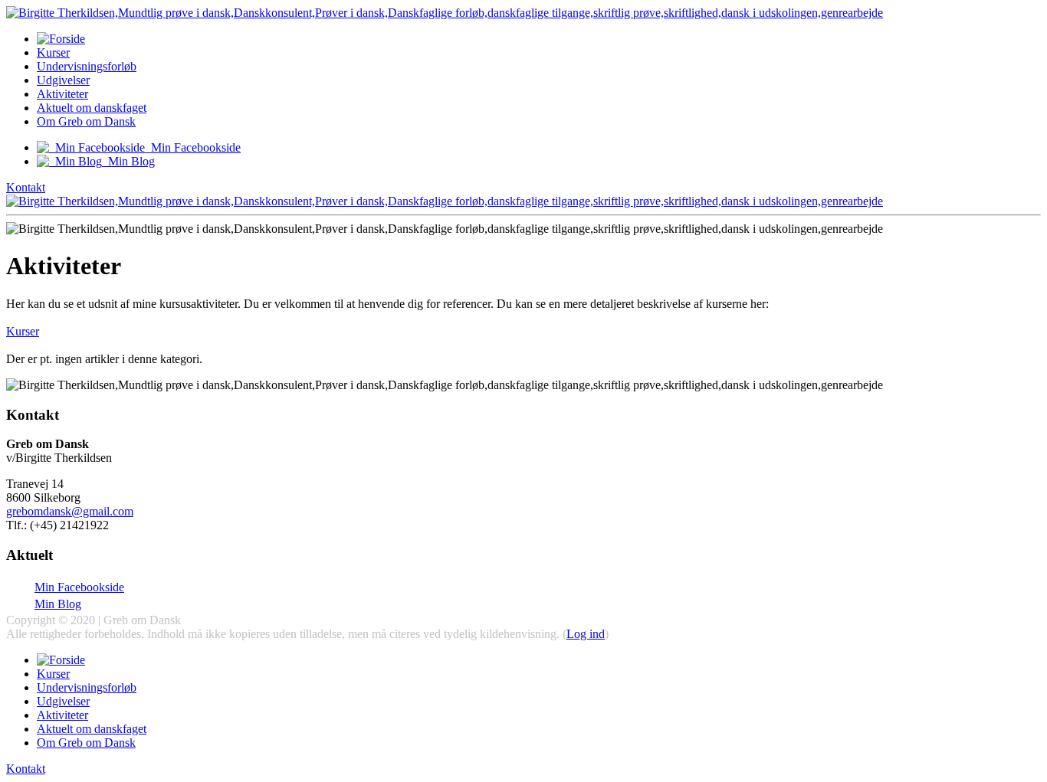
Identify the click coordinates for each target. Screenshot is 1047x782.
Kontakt (25, 187)
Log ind (585, 633)
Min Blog (57, 603)
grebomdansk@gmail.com (69, 511)
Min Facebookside (79, 587)
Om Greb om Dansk (86, 121)
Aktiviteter (62, 93)
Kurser (53, 52)
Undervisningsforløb (86, 66)
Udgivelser (63, 80)
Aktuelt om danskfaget (91, 107)
